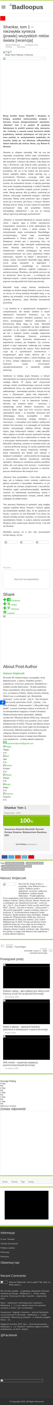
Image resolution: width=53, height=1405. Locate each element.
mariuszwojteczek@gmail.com (20, 743)
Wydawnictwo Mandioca (13, 869)
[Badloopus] (26, 6)
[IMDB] (34, 1269)
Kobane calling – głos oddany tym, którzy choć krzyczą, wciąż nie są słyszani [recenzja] (26, 992)
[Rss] (13, 1269)
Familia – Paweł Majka (16, 946)
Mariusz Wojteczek (13, 45)
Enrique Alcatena (35, 863)
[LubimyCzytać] (29, 1269)
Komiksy (9, 47)
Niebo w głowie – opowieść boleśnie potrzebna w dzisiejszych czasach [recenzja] (25, 1028)
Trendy (14, 1182)
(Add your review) (8, 1106)
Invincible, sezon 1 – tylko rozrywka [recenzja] (35, 951)
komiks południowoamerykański (17, 866)
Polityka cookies (8, 1248)
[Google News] (39, 1269)
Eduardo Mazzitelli (14, 863)
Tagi (23, 1182)
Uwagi (31, 1182)
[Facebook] (18, 1269)
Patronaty (5, 1252)
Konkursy (5, 1256)
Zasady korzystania (9, 1243)
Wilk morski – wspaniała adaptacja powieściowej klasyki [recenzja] (20, 1063)
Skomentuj (21, 47)
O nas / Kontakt (7, 1239)
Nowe (5, 1182)
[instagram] (23, 1269)
